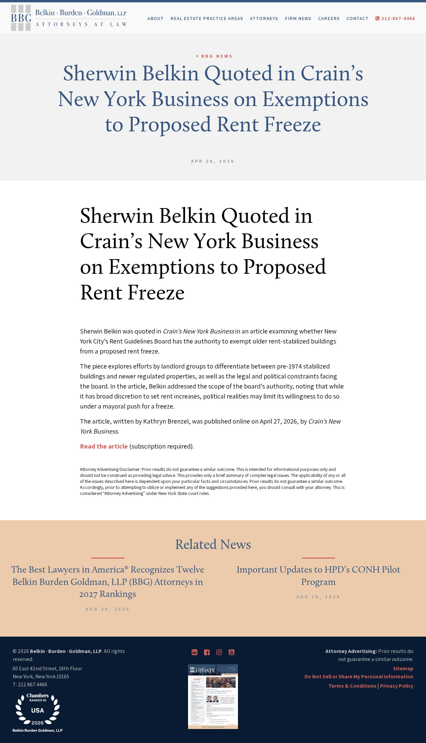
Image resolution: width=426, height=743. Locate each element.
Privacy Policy (396, 685)
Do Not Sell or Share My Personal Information (359, 676)
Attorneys (264, 18)
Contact (357, 18)
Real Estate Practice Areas (206, 18)
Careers (329, 18)
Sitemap (403, 668)
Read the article (104, 446)
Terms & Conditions (352, 685)
